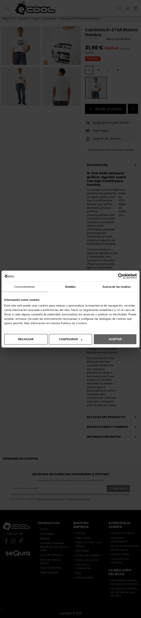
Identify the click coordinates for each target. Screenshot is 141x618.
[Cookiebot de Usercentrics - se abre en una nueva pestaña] (121, 276)
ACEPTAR (115, 339)
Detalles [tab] (70, 286)
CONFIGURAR (68, 339)
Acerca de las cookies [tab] (116, 286)
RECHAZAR (26, 339)
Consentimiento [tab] (24, 286)
